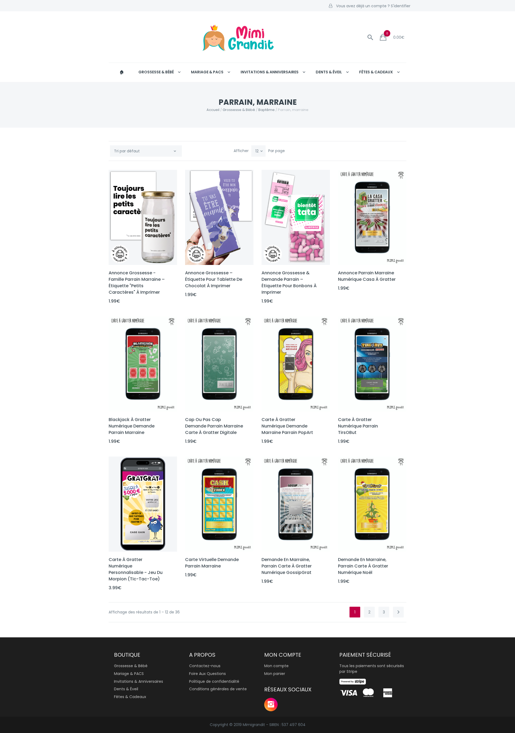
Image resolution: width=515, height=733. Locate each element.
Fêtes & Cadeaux (376, 72)
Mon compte (276, 666)
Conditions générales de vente (218, 689)
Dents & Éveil (329, 72)
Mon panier (274, 673)
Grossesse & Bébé (156, 72)
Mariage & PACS (207, 72)
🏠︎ (122, 72)
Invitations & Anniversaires (270, 72)
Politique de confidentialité (214, 681)
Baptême (266, 109)
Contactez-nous (204, 666)
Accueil (213, 109)
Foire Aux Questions (207, 673)
